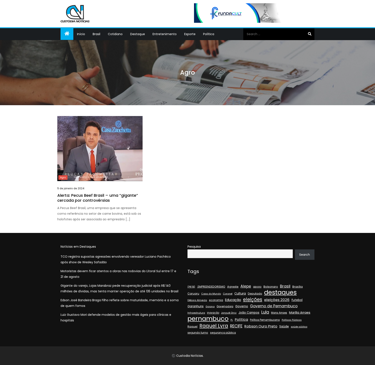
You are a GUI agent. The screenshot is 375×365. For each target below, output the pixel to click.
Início (81, 34)
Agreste (232, 286)
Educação (233, 300)
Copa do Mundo (211, 293)
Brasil (96, 34)
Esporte (190, 34)
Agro (63, 177)
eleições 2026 (276, 299)
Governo (241, 306)
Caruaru (193, 293)
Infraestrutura (196, 312)
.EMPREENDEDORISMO (211, 286)
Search (304, 254)
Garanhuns (196, 306)
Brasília (297, 286)
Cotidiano (115, 34)
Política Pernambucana (265, 320)
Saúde (284, 326)
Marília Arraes (299, 312)
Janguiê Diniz (229, 312)
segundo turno (198, 332)
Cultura (240, 293)
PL (231, 320)
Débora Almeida (197, 300)
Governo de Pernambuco (274, 306)
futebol (297, 300)
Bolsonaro (270, 287)
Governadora (225, 306)
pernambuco (208, 318)
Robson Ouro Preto (260, 326)
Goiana (210, 306)
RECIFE (236, 326)
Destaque (137, 34)
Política (208, 34)
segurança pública (223, 332)
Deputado (255, 293)
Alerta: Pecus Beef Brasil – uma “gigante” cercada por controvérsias (97, 198)
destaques (280, 292)
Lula (265, 312)
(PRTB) (191, 286)
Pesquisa (194, 246)
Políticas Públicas (292, 320)
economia (216, 300)
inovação (213, 312)
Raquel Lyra (213, 326)
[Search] (309, 34)
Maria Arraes (279, 312)
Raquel (192, 326)
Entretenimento (165, 34)
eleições (252, 299)
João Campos (248, 313)
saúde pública (299, 326)
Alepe (245, 286)
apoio (257, 286)
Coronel (227, 293)
